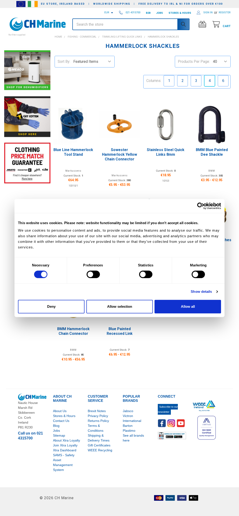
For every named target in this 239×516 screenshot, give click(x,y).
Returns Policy (98, 421)
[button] (27, 32)
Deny (51, 306)
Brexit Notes (97, 411)
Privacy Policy (98, 416)
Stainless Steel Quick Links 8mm (165, 152)
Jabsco (128, 411)
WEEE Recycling (100, 450)
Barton (128, 426)
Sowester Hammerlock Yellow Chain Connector (119, 154)
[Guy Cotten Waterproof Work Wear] (27, 116)
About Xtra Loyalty (66, 440)
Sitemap (59, 435)
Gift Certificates (99, 445)
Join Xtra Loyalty (65, 445)
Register (225, 12)
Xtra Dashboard (64, 450)
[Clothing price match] (27, 163)
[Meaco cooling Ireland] (27, 70)
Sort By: (64, 61)
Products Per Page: (194, 61)
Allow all (188, 306)
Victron (128, 416)
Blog (56, 426)
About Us (60, 411)
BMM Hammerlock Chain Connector (73, 331)
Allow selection (119, 306)
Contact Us (61, 421)
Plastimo (129, 430)
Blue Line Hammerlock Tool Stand (73, 152)
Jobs (56, 430)
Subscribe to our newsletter (168, 409)
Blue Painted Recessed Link (120, 331)
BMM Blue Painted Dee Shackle (212, 152)
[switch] (93, 274)
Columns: (153, 80)
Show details (201, 291)
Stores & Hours (64, 416)
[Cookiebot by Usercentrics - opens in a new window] (200, 205)
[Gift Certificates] (203, 24)
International (132, 421)
